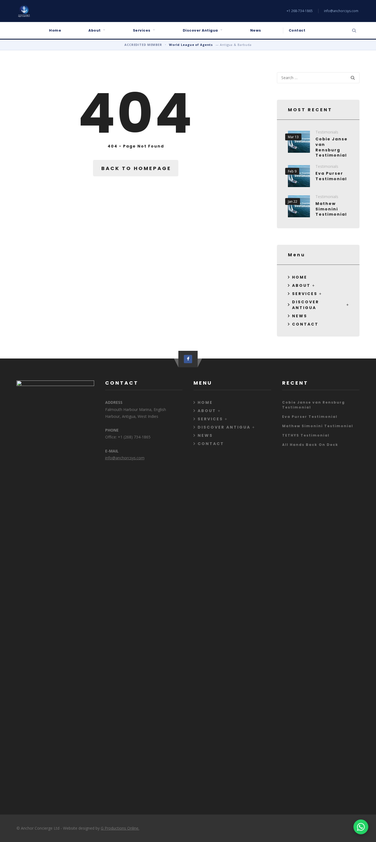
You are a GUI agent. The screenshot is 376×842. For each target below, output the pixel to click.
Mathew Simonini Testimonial (331, 209)
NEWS (299, 316)
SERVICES (304, 293)
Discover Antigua (200, 30)
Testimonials (326, 132)
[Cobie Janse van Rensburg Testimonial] (299, 142)
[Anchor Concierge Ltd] (24, 11)
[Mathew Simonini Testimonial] (299, 206)
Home (55, 30)
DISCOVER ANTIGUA (305, 304)
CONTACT (305, 324)
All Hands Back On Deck (310, 444)
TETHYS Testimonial (305, 435)
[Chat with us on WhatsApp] (360, 826)
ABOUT (301, 285)
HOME (299, 277)
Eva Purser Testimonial (331, 176)
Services (142, 30)
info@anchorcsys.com (341, 11)
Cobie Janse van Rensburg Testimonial (331, 147)
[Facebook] (188, 359)
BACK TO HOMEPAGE (136, 168)
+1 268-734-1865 (300, 11)
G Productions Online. (120, 828)
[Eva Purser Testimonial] (299, 176)
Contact (297, 30)
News (255, 30)
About (94, 30)
